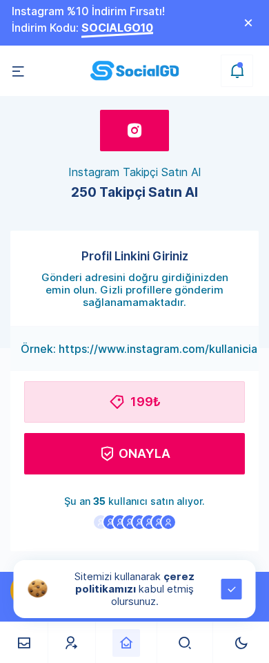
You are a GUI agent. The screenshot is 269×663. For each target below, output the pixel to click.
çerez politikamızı (135, 582)
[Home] (126, 643)
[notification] (237, 71)
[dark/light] (241, 643)
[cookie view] (38, 588)
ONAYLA (144, 453)
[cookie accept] (231, 589)
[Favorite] (71, 642)
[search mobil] (185, 643)
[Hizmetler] (24, 642)
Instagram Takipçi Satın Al (134, 172)
